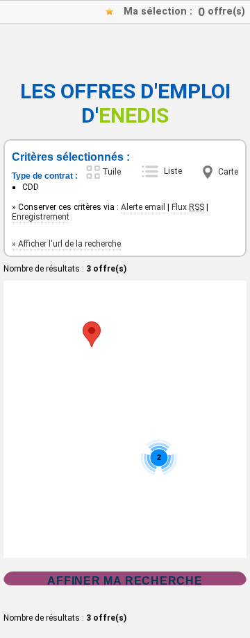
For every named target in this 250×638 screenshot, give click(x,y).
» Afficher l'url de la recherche (66, 244)
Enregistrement (40, 217)
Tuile (111, 172)
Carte (228, 172)
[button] (91, 334)
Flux (188, 207)
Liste (173, 171)
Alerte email (143, 207)
